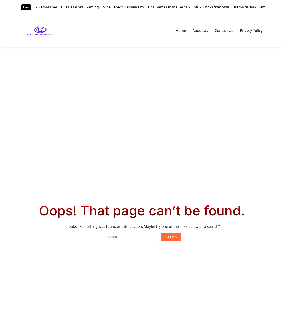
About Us (200, 30)
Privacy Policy (251, 30)
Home (181, 30)
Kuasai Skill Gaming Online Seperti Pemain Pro (100, 7)
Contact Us (224, 30)
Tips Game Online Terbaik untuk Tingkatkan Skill (183, 7)
